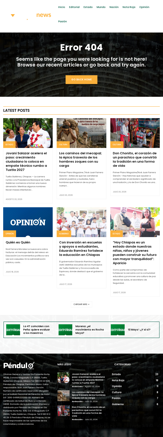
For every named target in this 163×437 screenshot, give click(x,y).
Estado (9, 144)
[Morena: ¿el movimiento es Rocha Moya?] (65, 329)
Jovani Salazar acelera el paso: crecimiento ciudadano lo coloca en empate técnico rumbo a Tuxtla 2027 (26, 161)
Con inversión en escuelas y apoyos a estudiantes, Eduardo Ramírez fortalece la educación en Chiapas (81, 248)
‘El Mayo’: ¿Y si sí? (139, 329)
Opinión (10, 233)
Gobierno (64, 233)
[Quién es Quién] (28, 222)
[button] (153, 30)
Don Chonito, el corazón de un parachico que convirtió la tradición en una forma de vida (135, 159)
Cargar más (80, 304)
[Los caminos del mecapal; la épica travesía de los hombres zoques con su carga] (81, 133)
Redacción (77, 386)
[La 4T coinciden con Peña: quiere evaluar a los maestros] (13, 329)
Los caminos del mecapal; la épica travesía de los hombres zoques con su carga (80, 159)
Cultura (63, 144)
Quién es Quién (18, 242)
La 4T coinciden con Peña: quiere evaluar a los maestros (36, 329)
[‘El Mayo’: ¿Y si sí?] (118, 329)
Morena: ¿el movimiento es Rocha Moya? (89, 329)
